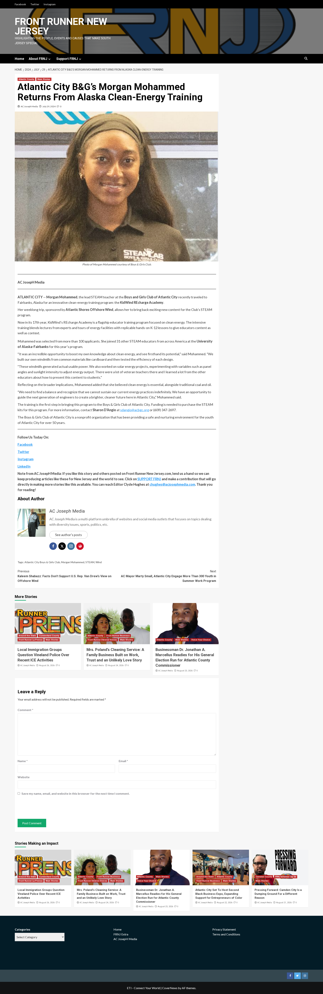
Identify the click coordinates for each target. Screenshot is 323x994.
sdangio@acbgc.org (134, 410)
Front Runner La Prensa (30, 640)
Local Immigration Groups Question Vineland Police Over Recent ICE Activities (43, 654)
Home (19, 59)
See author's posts (68, 535)
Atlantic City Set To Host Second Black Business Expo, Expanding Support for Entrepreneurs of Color (218, 893)
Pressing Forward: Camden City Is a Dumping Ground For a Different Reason (278, 893)
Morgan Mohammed (72, 562)
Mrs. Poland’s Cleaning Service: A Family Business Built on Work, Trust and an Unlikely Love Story (115, 654)
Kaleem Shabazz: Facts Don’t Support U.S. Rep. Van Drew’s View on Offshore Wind (64, 576)
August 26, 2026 (47, 665)
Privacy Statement (224, 929)
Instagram (50, 4)
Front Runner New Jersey (61, 26)
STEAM (89, 562)
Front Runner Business (118, 635)
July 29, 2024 (49, 106)
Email (123, 761)
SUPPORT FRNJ (149, 479)
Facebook (20, 4)
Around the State (27, 635)
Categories (22, 929)
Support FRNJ (67, 59)
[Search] (306, 58)
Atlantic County (26, 79)
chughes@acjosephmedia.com (172, 484)
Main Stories (43, 79)
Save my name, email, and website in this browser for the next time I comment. (75, 793)
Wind (99, 562)
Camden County (264, 877)
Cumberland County (49, 635)
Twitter (34, 4)
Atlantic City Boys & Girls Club (42, 562)
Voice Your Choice (200, 640)
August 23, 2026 (185, 670)
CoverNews (169, 988)
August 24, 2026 (116, 665)
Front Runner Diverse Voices (102, 640)
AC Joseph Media (29, 106)
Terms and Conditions (226, 934)
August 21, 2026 (284, 902)
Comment (25, 710)
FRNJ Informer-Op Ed (285, 877)
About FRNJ (38, 59)
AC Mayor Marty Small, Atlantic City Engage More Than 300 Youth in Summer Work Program (168, 576)
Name (23, 761)
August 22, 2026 (224, 902)
